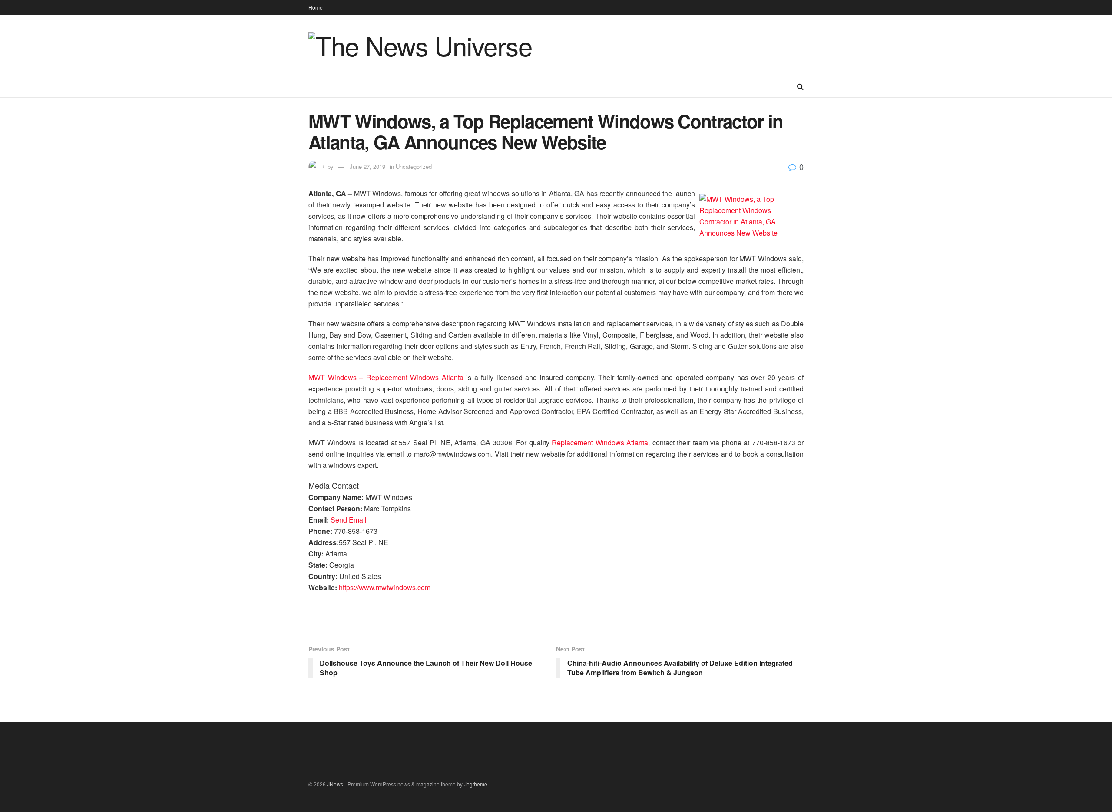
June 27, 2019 (367, 166)
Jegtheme (475, 784)
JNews (335, 784)
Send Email (349, 520)
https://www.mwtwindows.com (384, 587)
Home (315, 7)
